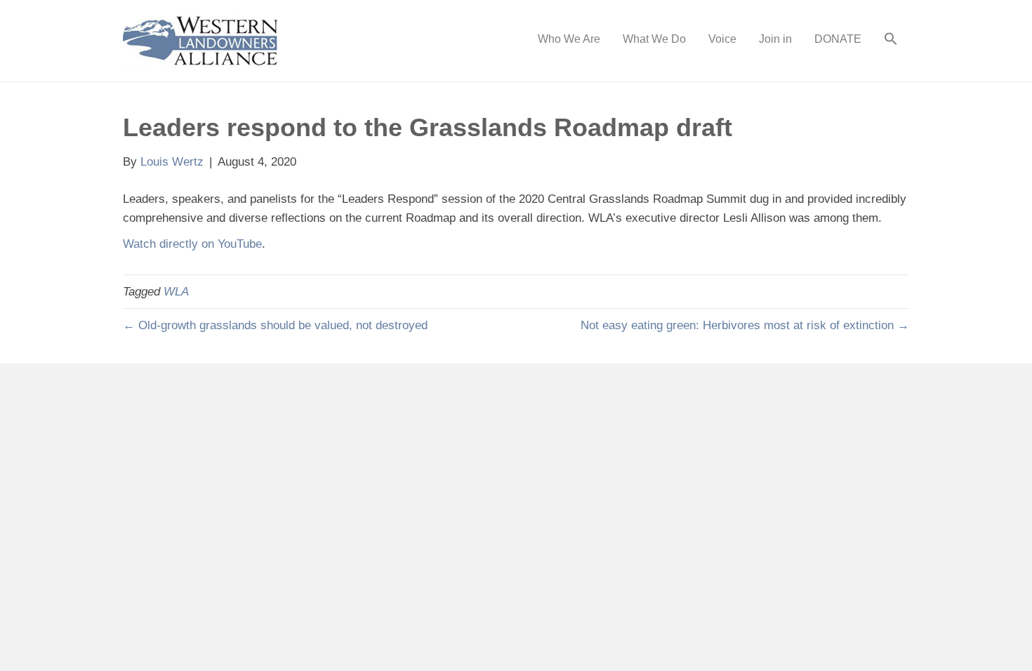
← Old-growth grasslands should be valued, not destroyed (275, 325)
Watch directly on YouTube (192, 244)
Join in (775, 39)
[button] (891, 40)
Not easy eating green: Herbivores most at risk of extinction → (745, 325)
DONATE (837, 39)
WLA (176, 291)
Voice (722, 39)
